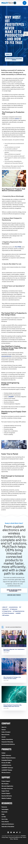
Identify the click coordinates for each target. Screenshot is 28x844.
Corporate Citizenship (7, 741)
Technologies (5, 809)
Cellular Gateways (6, 755)
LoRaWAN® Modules (7, 770)
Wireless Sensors (6, 772)
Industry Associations (7, 739)
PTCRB (19, 247)
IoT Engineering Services (18, 611)
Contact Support (6, 793)
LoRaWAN (10, 396)
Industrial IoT (5, 609)
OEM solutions (5, 615)
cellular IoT (4, 607)
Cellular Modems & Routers (8, 757)
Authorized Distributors (8, 824)
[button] (8, 54)
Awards (3, 737)
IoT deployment (13, 609)
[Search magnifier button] (26, 34)
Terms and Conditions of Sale (15, 837)
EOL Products (5, 783)
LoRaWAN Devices (6, 765)
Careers (4, 729)
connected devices (6, 356)
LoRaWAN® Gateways (7, 767)
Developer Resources (7, 788)
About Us (4, 727)
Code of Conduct (6, 732)
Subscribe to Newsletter (8, 826)
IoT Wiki (4, 816)
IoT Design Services (6, 611)
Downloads (4, 811)
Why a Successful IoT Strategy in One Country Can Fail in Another (12, 678)
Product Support (6, 781)
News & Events (5, 734)
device (17, 118)
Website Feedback (6, 798)
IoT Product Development (8, 613)
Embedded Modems (7, 760)
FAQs (3, 814)
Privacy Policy (5, 837)
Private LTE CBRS (6, 762)
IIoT (20, 607)
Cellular (3, 753)
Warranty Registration (7, 786)
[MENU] (24, 3)
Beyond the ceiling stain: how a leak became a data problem (14, 650)
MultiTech (23, 835)
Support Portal (5, 791)
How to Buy (5, 819)
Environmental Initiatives (8, 744)
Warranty (16, 839)
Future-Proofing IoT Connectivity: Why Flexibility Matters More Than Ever (13, 705)
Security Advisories (7, 796)
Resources (4, 807)
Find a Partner (5, 821)
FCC (16, 247)
